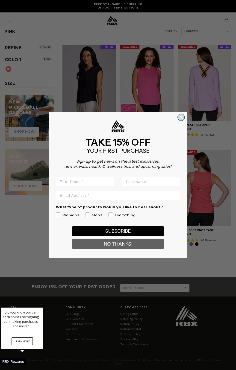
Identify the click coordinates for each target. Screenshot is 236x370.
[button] (27, 361)
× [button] (41, 304)
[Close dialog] (181, 117)
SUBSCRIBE (118, 231)
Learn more (22, 341)
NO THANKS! (118, 244)
